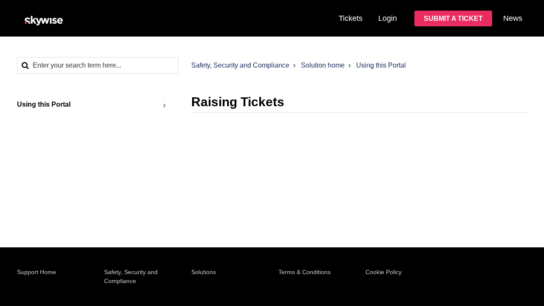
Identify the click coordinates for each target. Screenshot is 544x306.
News (512, 18)
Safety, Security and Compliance (240, 65)
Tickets (351, 18)
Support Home (36, 272)
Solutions (203, 272)
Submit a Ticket (453, 18)
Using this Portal (381, 65)
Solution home (323, 65)
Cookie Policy (384, 272)
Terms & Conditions (304, 272)
